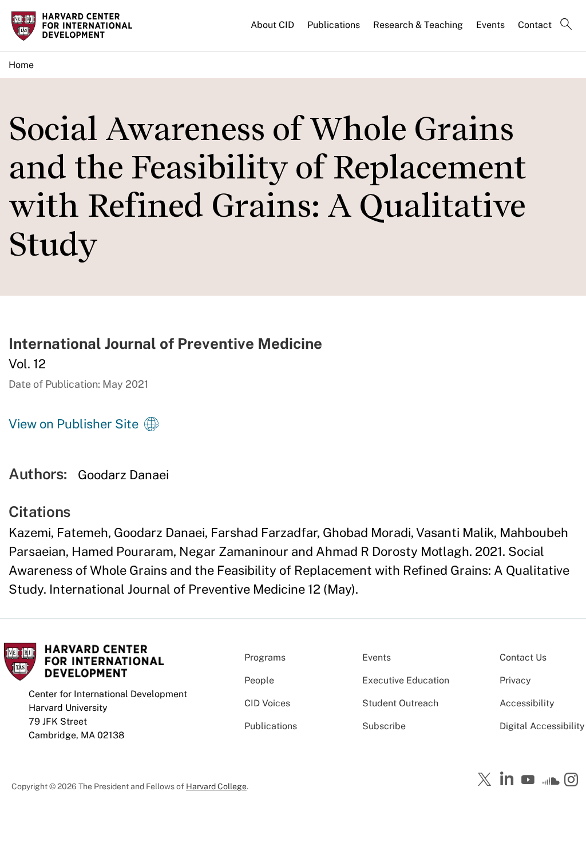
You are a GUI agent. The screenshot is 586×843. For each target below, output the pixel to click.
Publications (333, 24)
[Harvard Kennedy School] (75, 25)
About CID (272, 24)
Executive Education (405, 680)
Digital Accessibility (542, 726)
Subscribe (384, 726)
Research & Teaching (418, 24)
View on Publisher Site (73, 423)
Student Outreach (400, 703)
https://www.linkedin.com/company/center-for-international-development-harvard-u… (508, 779)
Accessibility (527, 703)
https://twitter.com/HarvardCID (486, 780)
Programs (265, 657)
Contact (535, 24)
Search (566, 25)
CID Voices (267, 703)
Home (21, 64)
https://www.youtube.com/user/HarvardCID (529, 780)
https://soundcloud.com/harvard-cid (551, 783)
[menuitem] (273, 29)
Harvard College (216, 786)
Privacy (515, 680)
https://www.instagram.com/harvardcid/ (572, 781)
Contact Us (523, 657)
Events (490, 24)
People (259, 680)
